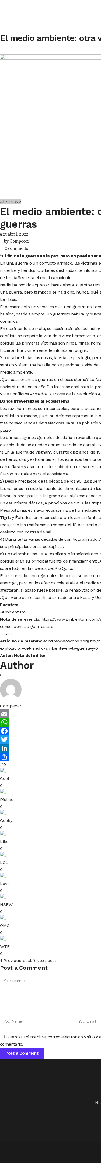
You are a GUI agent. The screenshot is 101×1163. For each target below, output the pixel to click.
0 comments (16, 249)
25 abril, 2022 (15, 234)
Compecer (19, 241)
